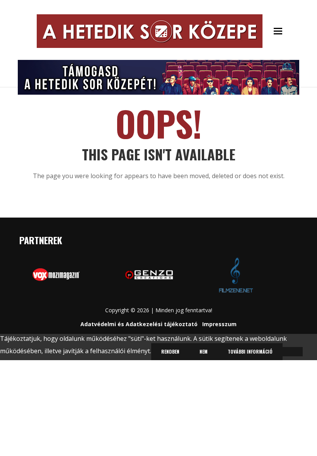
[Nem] (293, 351)
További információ (250, 351)
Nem (203, 351)
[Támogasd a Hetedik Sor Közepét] (158, 76)
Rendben (170, 351)
